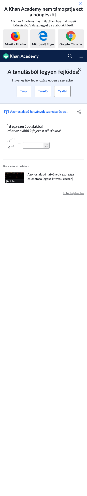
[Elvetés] (80, 3)
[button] (46, 145)
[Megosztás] (79, 112)
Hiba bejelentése (73, 193)
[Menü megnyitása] (81, 56)
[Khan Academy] (19, 56)
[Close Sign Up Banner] (80, 70)
